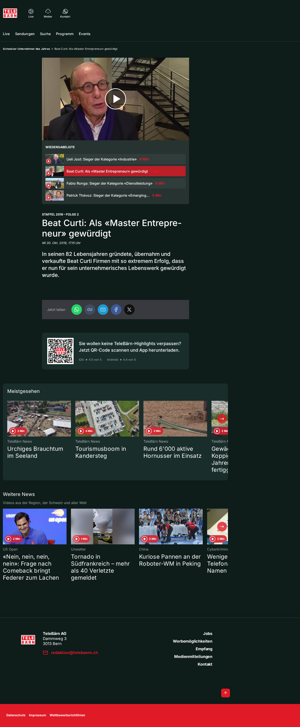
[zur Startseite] (10, 13)
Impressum (37, 715)
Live (6, 34)
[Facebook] (116, 309)
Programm (65, 34)
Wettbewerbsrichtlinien (67, 715)
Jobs (207, 633)
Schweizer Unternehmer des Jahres (26, 48)
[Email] (103, 309)
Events (84, 34)
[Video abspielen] (115, 99)
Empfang (204, 649)
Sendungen (25, 34)
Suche (45, 34)
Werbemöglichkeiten (192, 641)
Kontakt (205, 664)
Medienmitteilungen (193, 656)
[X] (129, 309)
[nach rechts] (222, 419)
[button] (90, 309)
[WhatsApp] (76, 309)
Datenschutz (15, 715)
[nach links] (9, 419)
